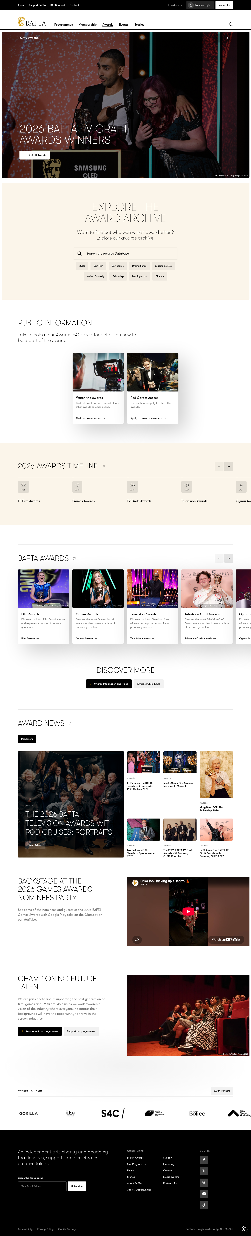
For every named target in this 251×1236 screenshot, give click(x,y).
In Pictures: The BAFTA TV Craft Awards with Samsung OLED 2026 (216, 826)
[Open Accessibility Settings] (244, 1229)
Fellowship (118, 276)
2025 (82, 265)
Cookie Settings (67, 1229)
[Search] (231, 24)
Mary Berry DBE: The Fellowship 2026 (215, 756)
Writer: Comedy (95, 276)
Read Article (35, 845)
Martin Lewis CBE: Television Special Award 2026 (140, 826)
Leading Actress (163, 265)
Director (160, 276)
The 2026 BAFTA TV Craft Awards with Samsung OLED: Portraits (177, 828)
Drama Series (139, 265)
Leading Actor (139, 276)
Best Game (118, 265)
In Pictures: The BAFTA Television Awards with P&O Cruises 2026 (143, 758)
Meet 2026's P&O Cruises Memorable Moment (177, 758)
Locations (173, 5)
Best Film (98, 265)
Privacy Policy (45, 1229)
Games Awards (36, 155)
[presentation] (217, 38)
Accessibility (25, 1229)
